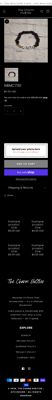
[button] (4, 11)
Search (26, 335)
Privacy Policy (26, 352)
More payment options (26, 179)
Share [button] (10, 195)
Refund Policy (26, 340)
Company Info (26, 357)
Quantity (8, 105)
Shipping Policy (26, 346)
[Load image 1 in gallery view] (11, 74)
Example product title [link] (14, 224)
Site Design (18, 392)
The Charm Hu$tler (30, 388)
